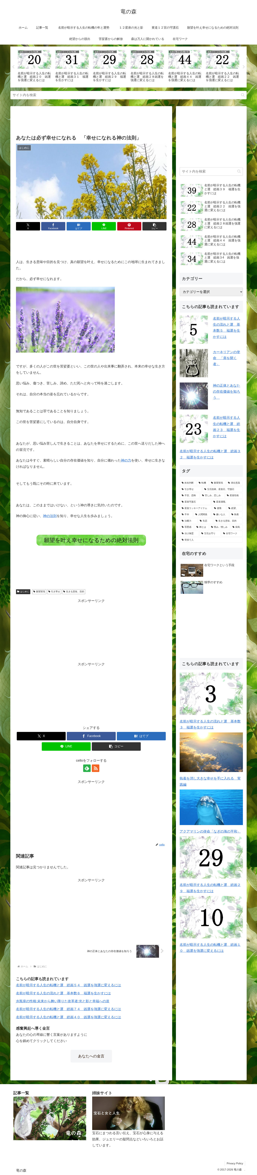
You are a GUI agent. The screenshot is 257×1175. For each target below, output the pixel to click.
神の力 (126, 460)
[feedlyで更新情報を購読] (87, 768)
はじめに (24, 591)
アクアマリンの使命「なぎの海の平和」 (210, 831)
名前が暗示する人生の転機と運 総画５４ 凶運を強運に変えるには (68, 985)
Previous (13, 67)
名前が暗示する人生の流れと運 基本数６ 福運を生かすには (63, 993)
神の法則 (50, 516)
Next (244, 67)
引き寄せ (55, 591)
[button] (243, 95)
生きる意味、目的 (75, 591)
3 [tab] (134, 90)
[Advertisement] (91, 121)
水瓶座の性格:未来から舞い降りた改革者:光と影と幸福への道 (62, 1001)
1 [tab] (123, 90)
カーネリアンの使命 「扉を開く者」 (226, 358)
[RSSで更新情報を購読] (95, 768)
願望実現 (40, 591)
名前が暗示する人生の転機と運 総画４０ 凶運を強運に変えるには (68, 1017)
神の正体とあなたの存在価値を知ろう (226, 392)
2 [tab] (128, 90)
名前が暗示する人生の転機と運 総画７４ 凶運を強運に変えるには (68, 1009)
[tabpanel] (34, 66)
